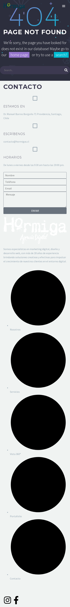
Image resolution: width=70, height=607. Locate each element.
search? (61, 54)
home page (19, 54)
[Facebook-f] (16, 600)
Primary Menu (64, 6)
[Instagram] (7, 600)
